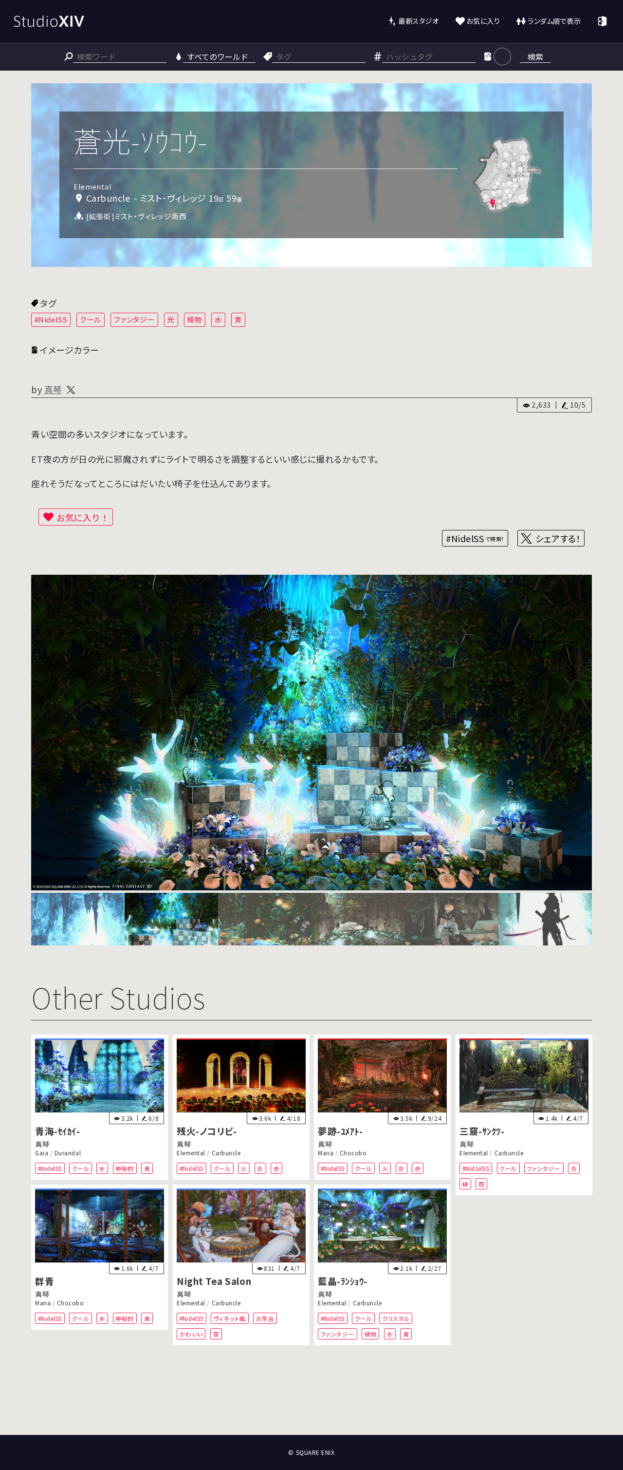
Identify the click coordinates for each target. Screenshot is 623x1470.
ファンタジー (134, 319)
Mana (325, 1153)
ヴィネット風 (229, 1318)
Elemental (191, 1153)
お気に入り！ (82, 517)
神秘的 (124, 1168)
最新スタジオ (418, 21)
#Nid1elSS (475, 1168)
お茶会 (265, 1318)
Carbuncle (225, 1153)
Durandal (68, 1153)
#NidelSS (51, 319)
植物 (194, 319)
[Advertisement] (311, 1399)
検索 (535, 56)
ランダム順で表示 (554, 21)
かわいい (190, 1334)
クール (91, 319)
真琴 (53, 389)
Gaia (41, 1153)
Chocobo (353, 1153)
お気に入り (483, 21)
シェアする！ (558, 538)
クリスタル (396, 1318)
